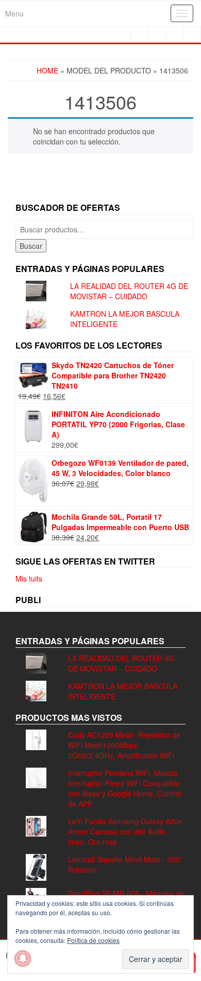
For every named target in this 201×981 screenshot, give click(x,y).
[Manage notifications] (22, 958)
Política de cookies (93, 940)
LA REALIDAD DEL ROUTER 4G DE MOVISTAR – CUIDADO (129, 291)
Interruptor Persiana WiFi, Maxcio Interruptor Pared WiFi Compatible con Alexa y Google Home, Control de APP (124, 788)
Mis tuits (28, 578)
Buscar (31, 246)
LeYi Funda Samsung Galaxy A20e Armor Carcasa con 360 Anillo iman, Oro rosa (125, 831)
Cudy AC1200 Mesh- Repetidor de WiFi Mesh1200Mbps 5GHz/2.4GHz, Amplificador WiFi (124, 745)
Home (47, 70)
